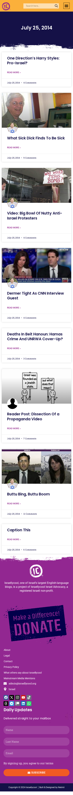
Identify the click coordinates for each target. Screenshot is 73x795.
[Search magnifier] (56, 5)
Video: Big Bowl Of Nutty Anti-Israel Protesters (34, 216)
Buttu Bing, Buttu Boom (28, 494)
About (7, 650)
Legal (7, 655)
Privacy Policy (11, 667)
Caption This (18, 530)
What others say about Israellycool (23, 672)
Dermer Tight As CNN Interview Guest (35, 296)
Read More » (14, 72)
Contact (8, 661)
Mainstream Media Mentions (19, 678)
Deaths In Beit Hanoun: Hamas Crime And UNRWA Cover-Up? (35, 336)
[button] (66, 6)
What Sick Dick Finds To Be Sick (36, 138)
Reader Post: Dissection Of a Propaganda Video (33, 416)
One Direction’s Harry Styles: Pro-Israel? (33, 61)
